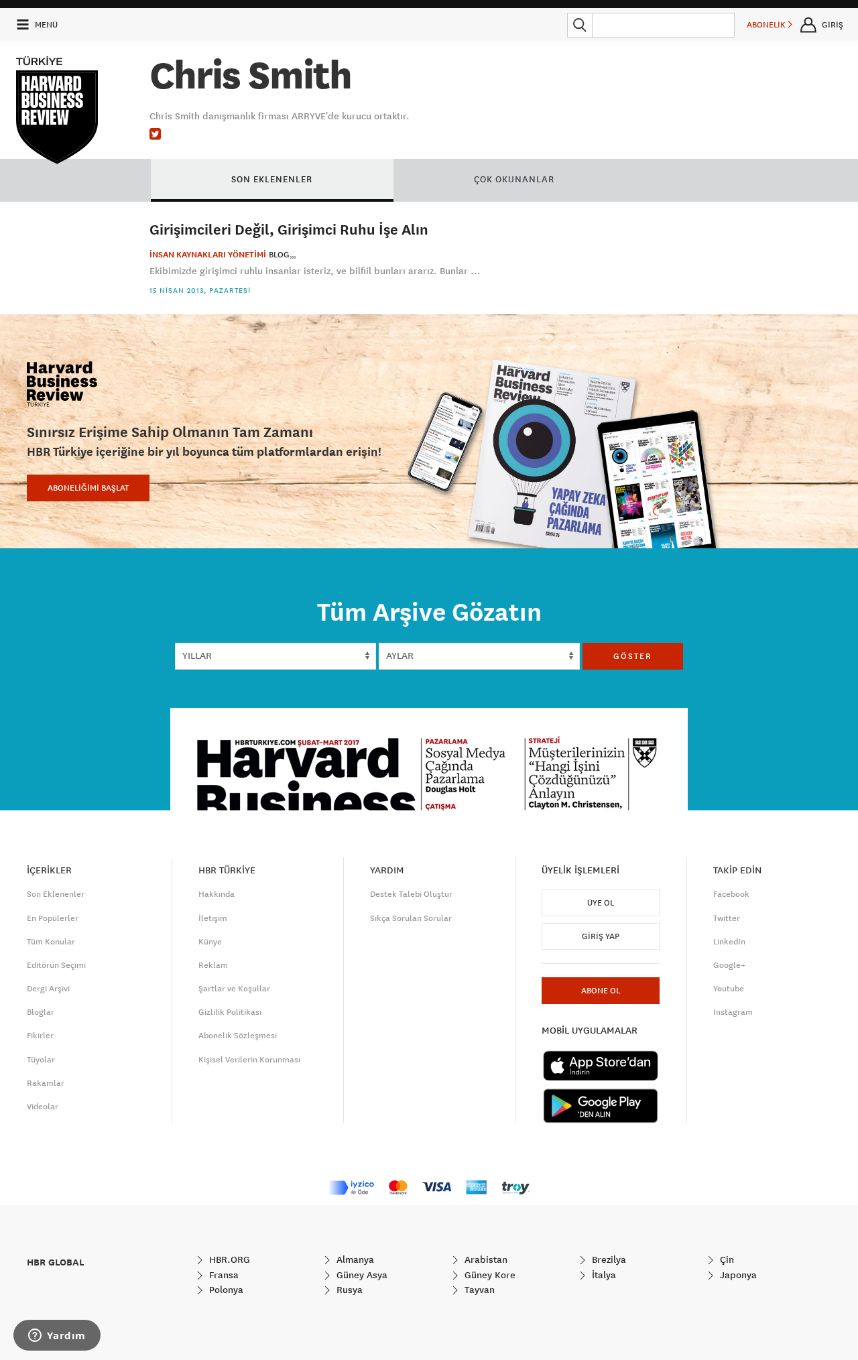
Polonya (224, 1290)
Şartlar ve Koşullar (234, 988)
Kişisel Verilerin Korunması (249, 1059)
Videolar (42, 1106)
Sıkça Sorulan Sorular (411, 918)
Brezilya (607, 1259)
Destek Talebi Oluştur (411, 894)
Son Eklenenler (55, 894)
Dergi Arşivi (48, 988)
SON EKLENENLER (271, 179)
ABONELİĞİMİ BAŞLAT (88, 488)
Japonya (737, 1275)
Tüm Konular (51, 941)
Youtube (728, 988)
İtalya (602, 1275)
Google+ (729, 965)
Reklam (213, 965)
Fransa (222, 1275)
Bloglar (40, 1012)
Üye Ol (600, 903)
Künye (210, 941)
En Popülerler (52, 918)
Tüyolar (41, 1059)
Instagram (733, 1012)
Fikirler (40, 1035)
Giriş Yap (600, 936)
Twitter (726, 918)
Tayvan (478, 1290)
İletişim (212, 918)
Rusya (348, 1290)
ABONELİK (767, 24)
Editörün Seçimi (56, 965)
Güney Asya (360, 1275)
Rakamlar (45, 1083)
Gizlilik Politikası (229, 1012)
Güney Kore (488, 1275)
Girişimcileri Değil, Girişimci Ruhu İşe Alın (288, 229)
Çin (725, 1259)
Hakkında (216, 894)
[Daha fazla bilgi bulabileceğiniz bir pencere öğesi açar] (57, 1336)
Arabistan (484, 1259)
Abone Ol (600, 990)
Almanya (354, 1259)
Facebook (731, 894)
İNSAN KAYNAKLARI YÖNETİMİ (207, 254)
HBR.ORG (228, 1259)
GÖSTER (632, 656)
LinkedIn (729, 941)
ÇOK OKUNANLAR (514, 179)
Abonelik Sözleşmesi (237, 1035)
